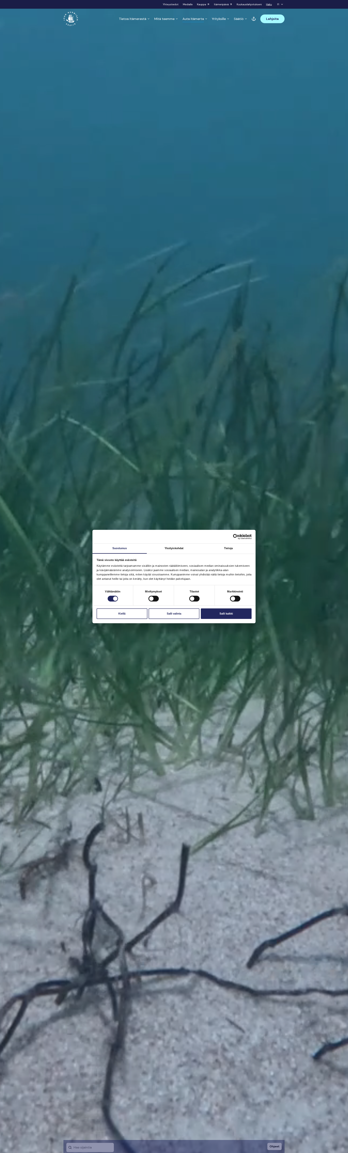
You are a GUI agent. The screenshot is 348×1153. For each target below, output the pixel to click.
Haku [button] (269, 4)
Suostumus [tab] (119, 548)
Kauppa (201, 4)
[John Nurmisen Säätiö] (70, 19)
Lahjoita (272, 19)
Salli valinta (174, 613)
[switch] (153, 600)
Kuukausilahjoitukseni (249, 4)
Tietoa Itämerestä (132, 19)
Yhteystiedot (171, 4)
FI (278, 4)
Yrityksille (219, 19)
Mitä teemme (164, 19)
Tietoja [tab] (228, 548)
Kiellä (121, 613)
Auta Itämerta (193, 19)
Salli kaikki (226, 613)
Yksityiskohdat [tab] (174, 548)
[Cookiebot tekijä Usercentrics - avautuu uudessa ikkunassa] (236, 536)
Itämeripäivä (221, 4)
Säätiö (239, 19)
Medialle (188, 4)
